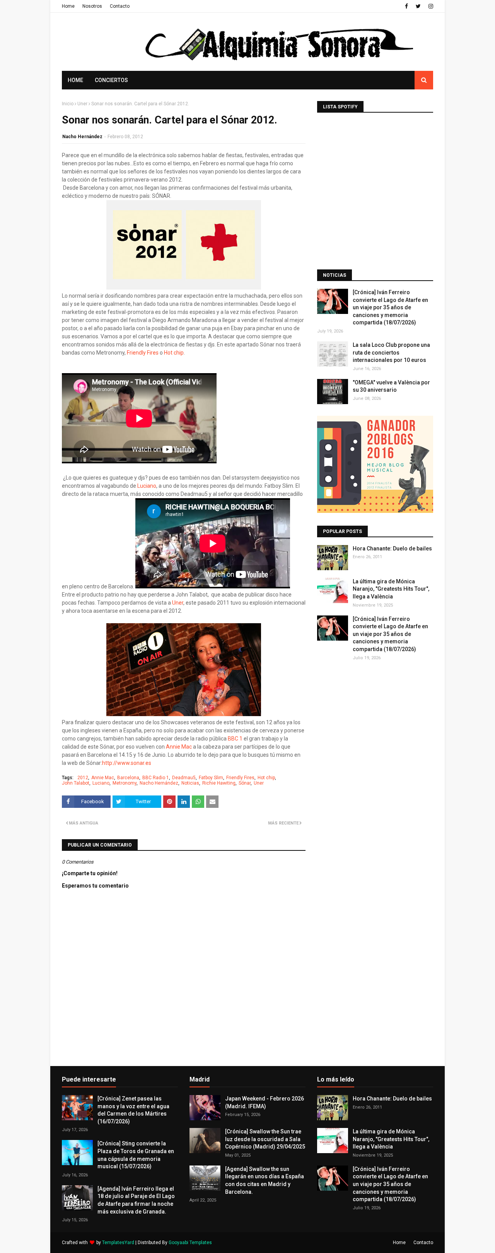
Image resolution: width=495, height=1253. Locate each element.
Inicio (67, 103)
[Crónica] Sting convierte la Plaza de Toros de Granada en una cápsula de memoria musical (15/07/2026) (135, 1154)
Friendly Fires (143, 353)
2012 (82, 777)
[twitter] (418, 6)
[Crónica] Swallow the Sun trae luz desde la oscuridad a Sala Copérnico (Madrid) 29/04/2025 (265, 1139)
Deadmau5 (184, 777)
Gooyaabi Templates (190, 1242)
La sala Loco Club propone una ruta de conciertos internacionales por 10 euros (391, 352)
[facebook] (406, 6)
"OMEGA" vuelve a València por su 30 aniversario (391, 386)
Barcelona (128, 777)
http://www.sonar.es (126, 763)
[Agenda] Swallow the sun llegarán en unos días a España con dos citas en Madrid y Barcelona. (264, 1180)
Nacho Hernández (82, 136)
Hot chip (174, 353)
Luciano (146, 486)
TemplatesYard (118, 1242)
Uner (82, 103)
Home (68, 6)
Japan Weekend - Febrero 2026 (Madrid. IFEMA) (264, 1102)
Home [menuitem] (75, 80)
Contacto (120, 6)
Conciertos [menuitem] (111, 80)
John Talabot (75, 783)
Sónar (245, 783)
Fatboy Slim (211, 777)
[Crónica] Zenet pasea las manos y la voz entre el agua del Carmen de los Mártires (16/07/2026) (133, 1109)
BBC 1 (235, 738)
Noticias (190, 783)
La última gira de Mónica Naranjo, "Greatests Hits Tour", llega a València (391, 589)
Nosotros (92, 6)
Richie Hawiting (219, 783)
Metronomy (125, 783)
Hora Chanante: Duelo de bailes (392, 548)
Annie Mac (179, 747)
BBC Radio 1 (155, 777)
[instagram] (430, 6)
